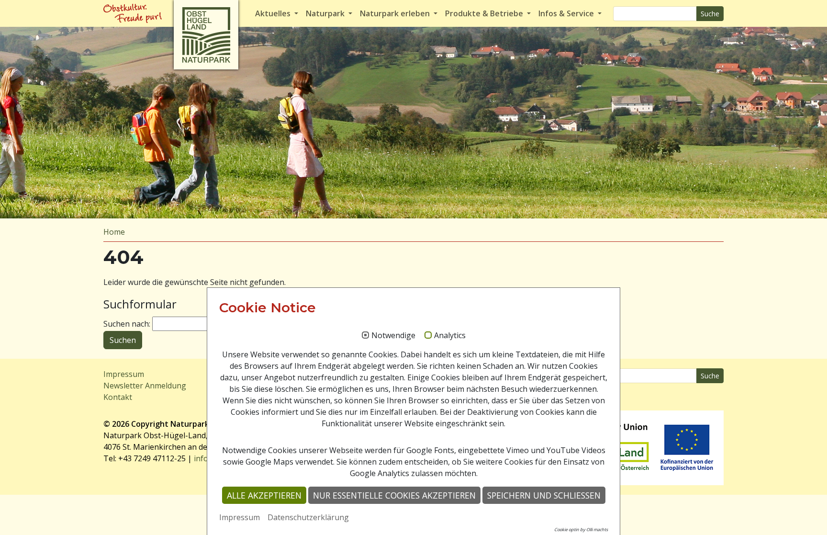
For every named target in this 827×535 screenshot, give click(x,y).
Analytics (450, 335)
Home (114, 232)
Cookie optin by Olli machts (581, 529)
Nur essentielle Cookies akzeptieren (394, 495)
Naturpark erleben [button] (396, 13)
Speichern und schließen (544, 495)
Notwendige (393, 335)
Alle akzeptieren (264, 495)
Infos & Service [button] (567, 13)
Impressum (123, 374)
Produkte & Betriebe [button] (485, 13)
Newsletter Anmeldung (144, 385)
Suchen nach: (126, 324)
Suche (710, 13)
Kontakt (117, 397)
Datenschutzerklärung (308, 517)
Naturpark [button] (326, 13)
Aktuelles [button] (273, 13)
